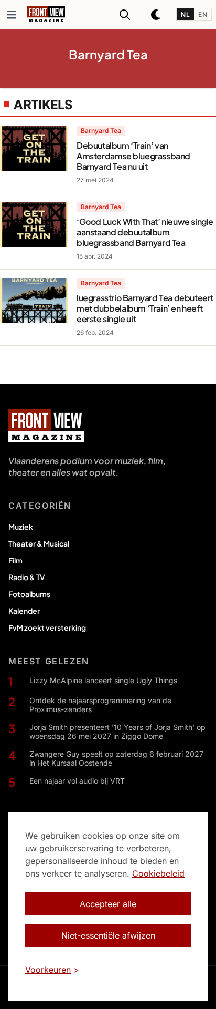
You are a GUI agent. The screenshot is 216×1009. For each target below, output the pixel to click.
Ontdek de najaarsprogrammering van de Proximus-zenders (100, 705)
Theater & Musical (38, 543)
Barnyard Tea (101, 131)
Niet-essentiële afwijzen (108, 935)
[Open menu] (11, 14)
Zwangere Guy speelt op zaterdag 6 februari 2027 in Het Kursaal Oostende (116, 758)
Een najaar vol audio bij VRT (77, 780)
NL (185, 14)
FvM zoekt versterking (47, 627)
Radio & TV (26, 577)
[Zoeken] (124, 14)
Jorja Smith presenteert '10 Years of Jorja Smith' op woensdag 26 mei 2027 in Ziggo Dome (117, 732)
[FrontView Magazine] (46, 425)
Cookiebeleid (158, 873)
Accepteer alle (108, 904)
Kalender (24, 610)
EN (202, 14)
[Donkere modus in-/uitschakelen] (156, 14)
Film (15, 560)
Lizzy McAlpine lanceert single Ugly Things (103, 680)
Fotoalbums (29, 594)
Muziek (20, 526)
